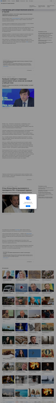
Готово (28, 206)
